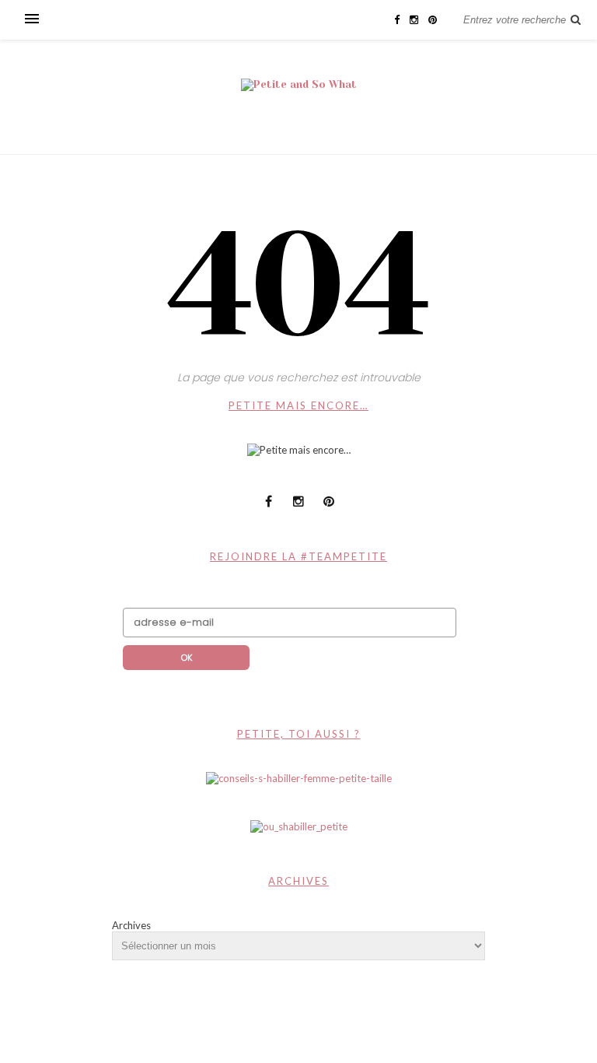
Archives (131, 925)
